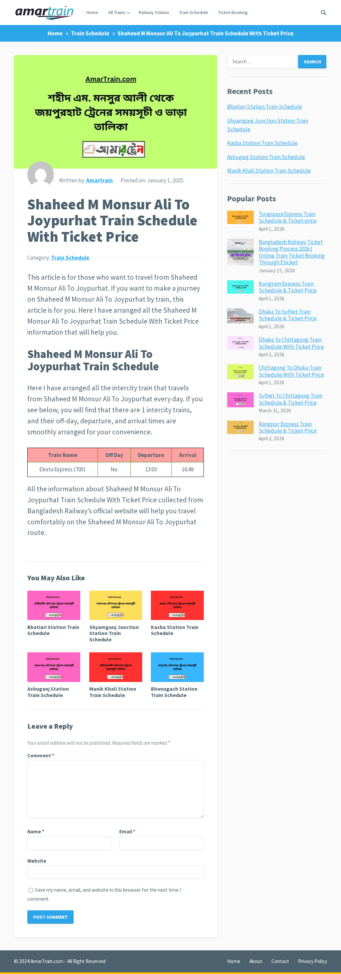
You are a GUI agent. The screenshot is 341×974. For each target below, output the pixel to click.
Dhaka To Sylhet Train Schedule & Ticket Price (288, 315)
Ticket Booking (233, 12)
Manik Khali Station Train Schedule (112, 691)
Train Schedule (193, 12)
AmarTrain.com (47, 961)
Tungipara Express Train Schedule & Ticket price (288, 217)
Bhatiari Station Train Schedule (53, 630)
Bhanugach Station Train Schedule (174, 691)
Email (127, 831)
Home (92, 12)
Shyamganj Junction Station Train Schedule (114, 633)
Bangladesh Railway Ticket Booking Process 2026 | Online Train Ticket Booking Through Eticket (292, 252)
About (255, 961)
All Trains (117, 12)
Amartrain (99, 180)
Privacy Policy (312, 961)
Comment (40, 755)
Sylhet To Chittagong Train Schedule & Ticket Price (290, 399)
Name (35, 831)
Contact (280, 961)
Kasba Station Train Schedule (174, 630)
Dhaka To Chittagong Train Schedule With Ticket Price (291, 343)
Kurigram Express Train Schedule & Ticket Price (288, 287)
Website (36, 861)
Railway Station (154, 12)
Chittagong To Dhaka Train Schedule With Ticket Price (291, 371)
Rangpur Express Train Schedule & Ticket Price (288, 427)
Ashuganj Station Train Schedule (48, 691)
